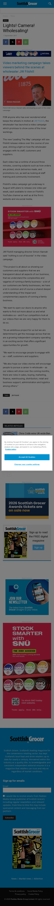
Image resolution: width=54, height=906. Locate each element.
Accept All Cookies (27, 457)
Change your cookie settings (26, 464)
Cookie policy (10, 449)
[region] (27, 453)
